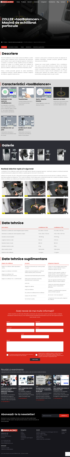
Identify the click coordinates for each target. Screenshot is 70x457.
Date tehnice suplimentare (38, 47)
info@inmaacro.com (8, 443)
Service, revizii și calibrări (41, 434)
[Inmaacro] (1, 42)
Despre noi (64, 432)
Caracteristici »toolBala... (13, 47)
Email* (22, 334)
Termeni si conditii (5, 447)
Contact (63, 2)
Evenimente (52, 2)
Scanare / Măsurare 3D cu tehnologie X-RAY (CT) (47, 432)
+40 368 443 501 (7, 441)
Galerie (22, 47)
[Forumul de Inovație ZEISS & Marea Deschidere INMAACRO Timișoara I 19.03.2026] (9, 380)
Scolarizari (36, 2)
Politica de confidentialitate (7, 449)
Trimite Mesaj (35, 359)
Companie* (9, 328)
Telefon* (38, 328)
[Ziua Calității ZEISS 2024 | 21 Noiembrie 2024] (61, 380)
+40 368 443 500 (6, 440)
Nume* (8, 321)
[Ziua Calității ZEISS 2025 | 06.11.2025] (26, 380)
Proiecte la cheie (40, 437)
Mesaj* (8, 340)
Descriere (4, 47)
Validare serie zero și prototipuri (43, 439)
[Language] (68, 2)
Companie (43, 2)
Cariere (63, 433)
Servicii (29, 2)
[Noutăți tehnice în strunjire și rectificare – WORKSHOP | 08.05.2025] (43, 380)
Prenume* (38, 321)
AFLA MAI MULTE (6, 401)
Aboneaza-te (64, 415)
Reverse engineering (40, 433)
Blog (58, 2)
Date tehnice (28, 47)
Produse (23, 2)
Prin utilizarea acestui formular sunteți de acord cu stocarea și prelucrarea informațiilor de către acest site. (21, 355)
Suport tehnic (39, 436)
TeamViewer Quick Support (27, 437)
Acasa (18, 2)
